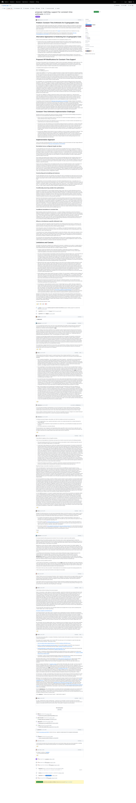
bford (38, 19)
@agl (55, 327)
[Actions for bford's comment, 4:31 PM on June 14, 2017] (82, 436)
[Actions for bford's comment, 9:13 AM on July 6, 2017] (82, 634)
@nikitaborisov (39, 556)
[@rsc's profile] (36, 573)
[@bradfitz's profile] (36, 316)
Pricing (37, 1)
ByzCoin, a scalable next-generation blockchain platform (47, 645)
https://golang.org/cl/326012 (44, 732)
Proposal (50, 311)
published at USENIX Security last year (65, 646)
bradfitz (38, 316)
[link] (39, 307)
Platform (6, 1)
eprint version (46, 653)
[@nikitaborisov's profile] (36, 405)
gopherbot (39, 729)
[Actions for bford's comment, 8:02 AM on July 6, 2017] (82, 588)
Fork (124, 5)
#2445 (59, 30)
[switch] (37, 304)
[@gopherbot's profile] (36, 729)
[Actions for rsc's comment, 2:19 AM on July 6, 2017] (82, 574)
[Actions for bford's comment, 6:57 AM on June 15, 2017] (82, 511)
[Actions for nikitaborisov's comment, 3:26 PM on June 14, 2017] (82, 405)
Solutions (12, 1)
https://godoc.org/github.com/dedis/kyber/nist (63, 289)
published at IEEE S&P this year (59, 649)
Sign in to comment (68, 781)
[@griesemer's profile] (36, 323)
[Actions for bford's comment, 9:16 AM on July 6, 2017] (82, 698)
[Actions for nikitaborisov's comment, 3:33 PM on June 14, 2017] (82, 417)
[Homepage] (2, 2)
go (7, 5)
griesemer (39, 323)
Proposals (47, 762)
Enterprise (32, 1)
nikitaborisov (39, 405)
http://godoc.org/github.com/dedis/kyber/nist (44, 610)
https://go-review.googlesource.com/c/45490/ (57, 143)
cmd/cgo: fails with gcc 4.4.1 (53, 521)
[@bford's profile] (36, 19)
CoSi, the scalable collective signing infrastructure (46, 643)
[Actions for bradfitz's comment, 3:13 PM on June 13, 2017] (82, 317)
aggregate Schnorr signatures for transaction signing (63, 682)
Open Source (25, 1)
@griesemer (40, 319)
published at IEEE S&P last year (65, 643)
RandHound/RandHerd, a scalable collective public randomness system (50, 648)
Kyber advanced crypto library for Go (64, 658)
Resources (18, 1)
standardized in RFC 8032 (62, 668)
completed (47, 759)
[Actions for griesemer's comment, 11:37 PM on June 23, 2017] (82, 535)
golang (4, 5)
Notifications (117, 5)
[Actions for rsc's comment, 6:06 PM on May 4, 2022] (82, 750)
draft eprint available (66, 656)
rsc (38, 573)
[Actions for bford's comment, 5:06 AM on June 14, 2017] (82, 352)
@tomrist (41, 694)
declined (47, 752)
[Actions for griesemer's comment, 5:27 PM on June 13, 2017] (82, 323)
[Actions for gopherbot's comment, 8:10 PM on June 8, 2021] (82, 729)
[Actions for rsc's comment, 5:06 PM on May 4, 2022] (82, 741)
